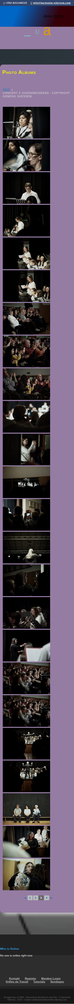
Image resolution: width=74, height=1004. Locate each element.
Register (30, 978)
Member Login (51, 978)
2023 (6, 89)
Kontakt (14, 978)
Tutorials (39, 981)
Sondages (57, 981)
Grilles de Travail (17, 981)
